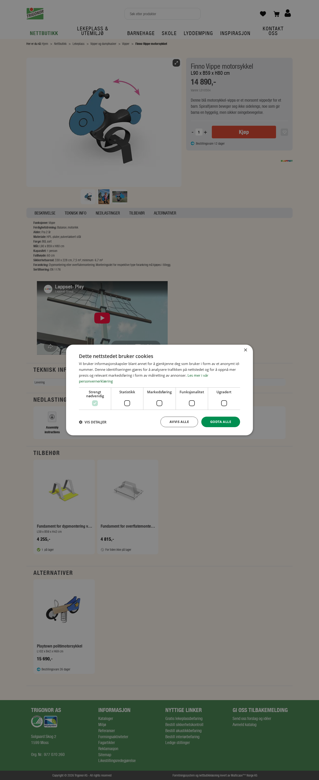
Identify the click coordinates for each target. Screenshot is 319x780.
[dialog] (159, 390)
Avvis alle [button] (179, 421)
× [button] (245, 350)
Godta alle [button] (220, 421)
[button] (92, 422)
